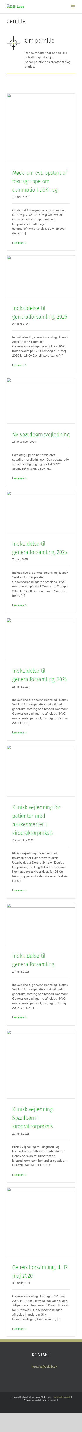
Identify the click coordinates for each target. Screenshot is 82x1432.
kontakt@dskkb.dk (44, 1366)
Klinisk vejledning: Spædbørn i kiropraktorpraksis (33, 1118)
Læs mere (18, 242)
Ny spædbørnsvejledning (41, 434)
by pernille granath (62, 1397)
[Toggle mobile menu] (73, 6)
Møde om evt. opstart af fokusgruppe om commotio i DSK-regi (39, 181)
